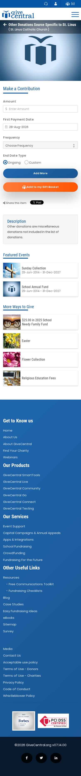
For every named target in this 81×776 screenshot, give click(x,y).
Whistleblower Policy (19, 696)
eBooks (8, 617)
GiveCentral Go (15, 495)
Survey (8, 631)
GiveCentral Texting (18, 508)
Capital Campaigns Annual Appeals (32, 533)
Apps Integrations (18, 540)
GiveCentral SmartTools (21, 475)
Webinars (10, 457)
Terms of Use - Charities (22, 676)
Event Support (14, 526)
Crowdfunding (14, 553)
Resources (11, 577)
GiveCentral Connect (19, 502)
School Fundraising (17, 546)
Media (7, 649)
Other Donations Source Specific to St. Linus (42, 24)
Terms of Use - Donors (20, 669)
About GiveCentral (17, 444)
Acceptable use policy (20, 662)
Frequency (11, 137)
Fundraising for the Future (23, 560)
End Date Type (14, 155)
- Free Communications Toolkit (30, 584)
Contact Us (12, 655)
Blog (6, 597)
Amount (9, 101)
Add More (40, 173)
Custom (35, 162)
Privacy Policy (13, 682)
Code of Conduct (16, 689)
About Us (10, 437)
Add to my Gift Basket (42, 187)
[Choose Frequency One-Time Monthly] (40, 145)
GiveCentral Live (15, 481)
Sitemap (9, 624)
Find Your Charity (16, 450)
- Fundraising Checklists (24, 591)
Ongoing (14, 162)
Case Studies (13, 604)
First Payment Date (18, 119)
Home (7, 430)
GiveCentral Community (21, 488)
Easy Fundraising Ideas (20, 611)
